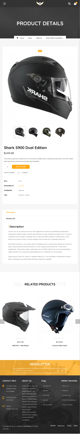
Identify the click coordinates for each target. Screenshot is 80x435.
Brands (45, 400)
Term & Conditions (69, 400)
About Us (66, 386)
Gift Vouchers (47, 405)
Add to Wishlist (9, 172)
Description (10, 212)
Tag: (5, 195)
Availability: (9, 186)
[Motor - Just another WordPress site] (40, 3)
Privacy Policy (67, 405)
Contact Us (47, 386)
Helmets (39, 38)
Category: (8, 190)
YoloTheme (28, 426)
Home (22, 38)
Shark (27, 195)
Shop (30, 38)
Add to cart (21, 167)
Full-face (21, 195)
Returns (45, 390)
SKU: (5, 181)
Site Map (46, 395)
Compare (24, 172)
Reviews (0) (10, 219)
